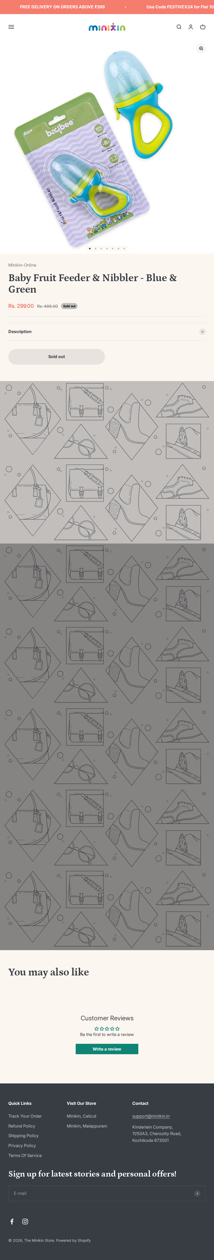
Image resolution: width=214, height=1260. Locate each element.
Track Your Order (25, 1116)
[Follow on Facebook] (11, 1221)
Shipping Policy (23, 1135)
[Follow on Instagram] (25, 1221)
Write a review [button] (107, 1049)
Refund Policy (21, 1126)
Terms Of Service (25, 1155)
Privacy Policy (22, 1145)
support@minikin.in (151, 1116)
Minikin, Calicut (81, 1116)
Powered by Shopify (73, 1240)
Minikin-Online (22, 265)
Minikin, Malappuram (87, 1126)
